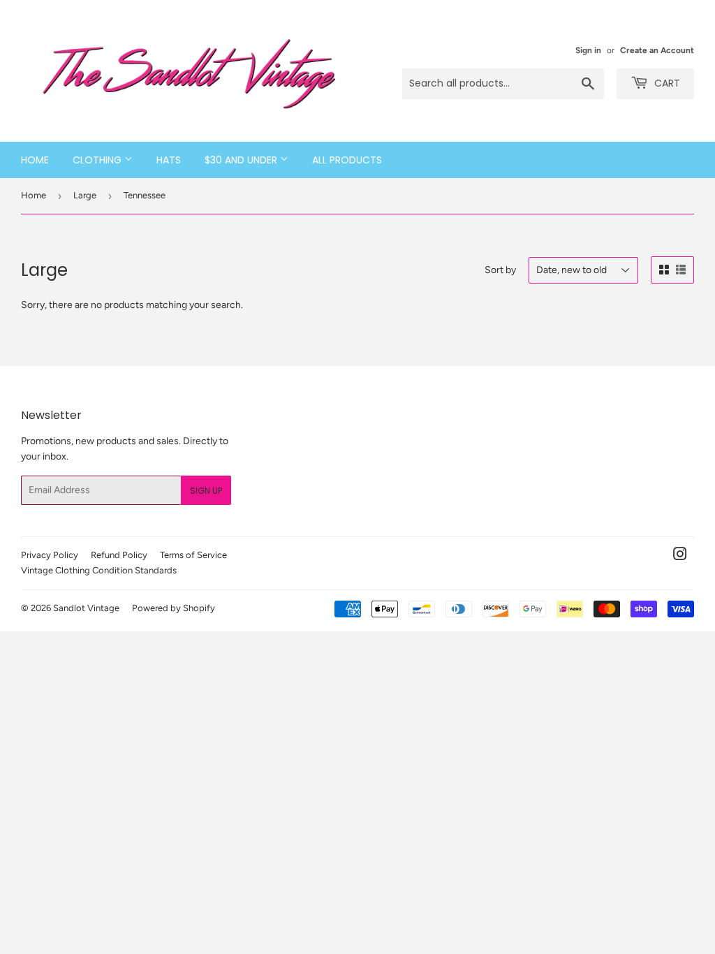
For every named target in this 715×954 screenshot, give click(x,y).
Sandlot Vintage (86, 608)
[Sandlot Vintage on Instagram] (680, 556)
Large (84, 195)
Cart (665, 83)
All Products (347, 160)
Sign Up (206, 491)
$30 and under (242, 160)
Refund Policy (119, 555)
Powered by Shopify (173, 608)
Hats (168, 160)
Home (35, 160)
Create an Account (657, 50)
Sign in (588, 50)
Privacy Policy (49, 555)
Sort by (500, 270)
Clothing (98, 160)
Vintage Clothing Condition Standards (99, 570)
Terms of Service (193, 555)
